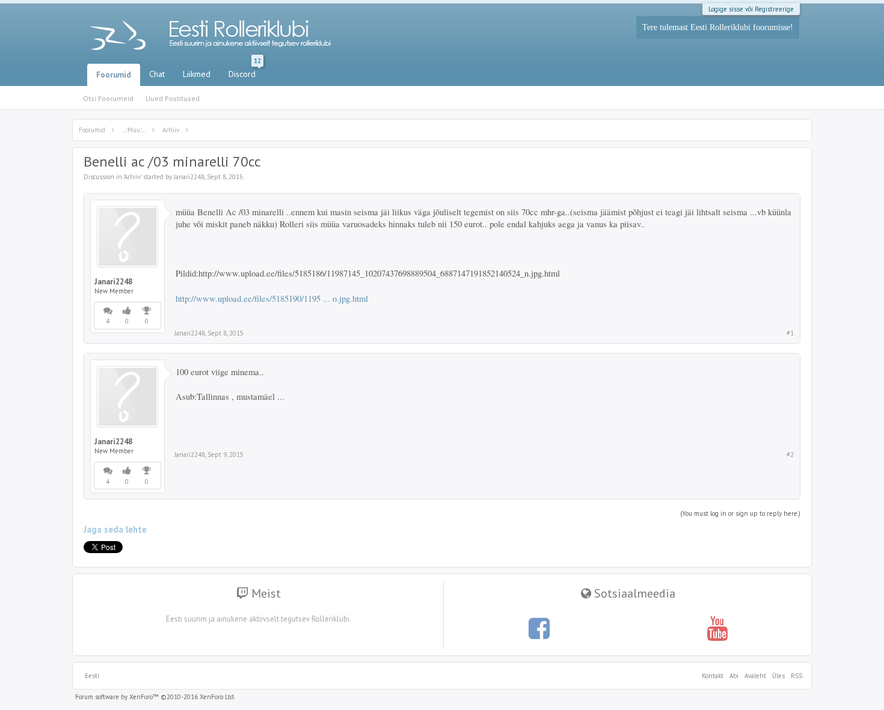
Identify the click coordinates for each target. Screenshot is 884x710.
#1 (790, 333)
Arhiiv (132, 177)
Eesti (92, 676)
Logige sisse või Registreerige (751, 9)
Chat (157, 74)
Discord (245, 71)
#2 (790, 454)
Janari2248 (189, 177)
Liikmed (196, 74)
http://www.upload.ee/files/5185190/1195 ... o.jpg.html (272, 298)
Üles (778, 676)
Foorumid (113, 75)
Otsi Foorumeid (108, 98)
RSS (795, 676)
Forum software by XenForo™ (155, 697)
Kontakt (712, 676)
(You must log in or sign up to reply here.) (740, 513)
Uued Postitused (173, 98)
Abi (733, 676)
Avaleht (755, 676)
